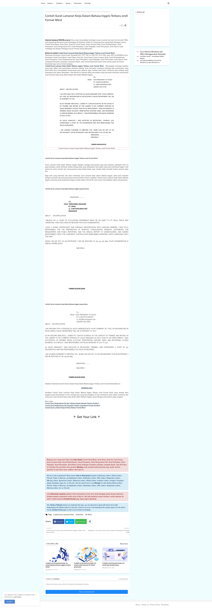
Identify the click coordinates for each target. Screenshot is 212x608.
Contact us (145, 605)
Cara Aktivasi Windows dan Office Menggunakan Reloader (153, 53)
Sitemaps (87, 3)
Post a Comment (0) (86, 592)
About (137, 605)
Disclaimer (165, 605)
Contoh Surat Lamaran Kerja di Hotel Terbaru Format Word (65, 408)
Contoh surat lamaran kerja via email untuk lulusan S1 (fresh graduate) (85, 565)
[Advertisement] (85, 33)
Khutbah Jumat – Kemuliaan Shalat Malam (152, 57)
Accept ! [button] (10, 601)
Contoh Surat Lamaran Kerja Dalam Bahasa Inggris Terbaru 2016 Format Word (86, 53)
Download (77, 3)
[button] (168, 3)
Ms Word (53, 11)
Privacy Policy (155, 605)
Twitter (71, 521)
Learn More (17, 597)
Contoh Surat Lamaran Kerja (63, 514)
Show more (124, 544)
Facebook (60, 521)
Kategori (59, 3)
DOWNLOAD (86, 388)
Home (43, 3)
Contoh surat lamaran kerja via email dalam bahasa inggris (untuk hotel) (58, 565)
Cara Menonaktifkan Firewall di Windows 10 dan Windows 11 (150, 61)
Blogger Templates (50, 605)
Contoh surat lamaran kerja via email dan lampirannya (113, 564)
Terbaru (50, 3)
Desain (68, 3)
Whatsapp (82, 521)
